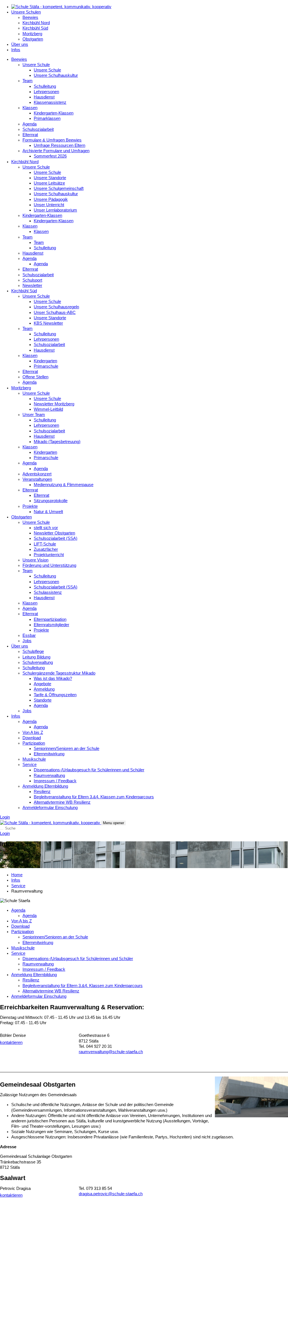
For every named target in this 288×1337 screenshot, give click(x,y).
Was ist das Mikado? (53, 678)
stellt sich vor (46, 527)
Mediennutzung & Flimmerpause (63, 484)
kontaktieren (11, 1042)
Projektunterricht (49, 554)
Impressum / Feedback (55, 781)
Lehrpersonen (46, 91)
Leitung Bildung (36, 657)
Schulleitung (45, 86)
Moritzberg (32, 34)
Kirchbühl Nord (36, 23)
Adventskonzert (36, 474)
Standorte (42, 700)
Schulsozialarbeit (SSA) (55, 538)
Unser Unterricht (49, 205)
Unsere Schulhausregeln (56, 307)
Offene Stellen (35, 377)
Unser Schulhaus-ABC (55, 312)
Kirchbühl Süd (35, 28)
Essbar (29, 635)
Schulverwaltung (37, 662)
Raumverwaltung (49, 775)
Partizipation (33, 743)
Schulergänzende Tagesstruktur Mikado (58, 673)
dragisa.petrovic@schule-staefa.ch (111, 1194)
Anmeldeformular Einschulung (50, 807)
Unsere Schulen (26, 12)
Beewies (30, 17)
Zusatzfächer (46, 549)
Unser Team (33, 414)
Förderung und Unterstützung (49, 565)
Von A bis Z (32, 732)
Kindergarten (45, 361)
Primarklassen (47, 118)
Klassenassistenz (50, 102)
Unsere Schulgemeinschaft (59, 188)
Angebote (42, 684)
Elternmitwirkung (49, 754)
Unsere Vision (35, 560)
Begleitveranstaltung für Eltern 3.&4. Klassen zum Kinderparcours (94, 797)
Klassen (29, 107)
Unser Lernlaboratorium (55, 210)
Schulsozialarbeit (38, 129)
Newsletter (32, 285)
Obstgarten (32, 39)
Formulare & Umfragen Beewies (52, 140)
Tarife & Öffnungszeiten (55, 695)
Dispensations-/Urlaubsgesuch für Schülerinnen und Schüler (89, 770)
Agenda (29, 124)
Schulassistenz (48, 592)
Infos (15, 50)
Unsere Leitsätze (49, 183)
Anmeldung (44, 689)
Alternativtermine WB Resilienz (62, 802)
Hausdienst (44, 97)
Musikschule (34, 759)
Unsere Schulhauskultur (56, 75)
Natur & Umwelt (48, 511)
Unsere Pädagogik (51, 199)
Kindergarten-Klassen (53, 113)
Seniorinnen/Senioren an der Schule (66, 748)
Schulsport (32, 280)
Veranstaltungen (37, 479)
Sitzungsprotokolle (51, 500)
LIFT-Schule (45, 544)
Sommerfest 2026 (50, 156)
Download (31, 738)
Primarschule (46, 366)
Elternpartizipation (50, 619)
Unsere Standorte (50, 178)
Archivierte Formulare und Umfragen (55, 151)
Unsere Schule (36, 64)
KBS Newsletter (48, 323)
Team (27, 80)
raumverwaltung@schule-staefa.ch (111, 1052)
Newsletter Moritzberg (54, 404)
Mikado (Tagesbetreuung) (57, 441)
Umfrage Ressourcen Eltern (59, 145)
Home (16, 875)
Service (29, 764)
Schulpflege (33, 651)
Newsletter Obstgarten (54, 533)
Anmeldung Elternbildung (45, 786)
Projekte (30, 506)
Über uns (19, 44)
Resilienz (42, 791)
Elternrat (30, 134)
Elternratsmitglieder (51, 625)
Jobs (27, 641)
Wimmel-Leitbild (48, 409)
